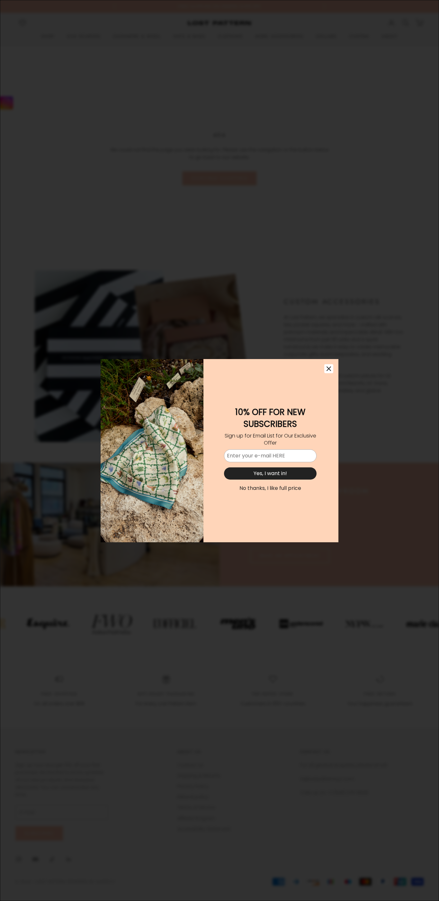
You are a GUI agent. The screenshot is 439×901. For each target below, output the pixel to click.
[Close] (328, 368)
